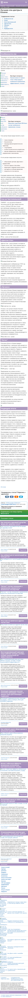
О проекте (3, 977)
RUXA (6, 2)
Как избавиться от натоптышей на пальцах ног (13, 556)
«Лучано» (6, 25)
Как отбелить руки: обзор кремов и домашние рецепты (14, 730)
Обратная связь (5, 978)
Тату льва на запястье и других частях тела (12, 621)
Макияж (3, 881)
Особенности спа (8, 18)
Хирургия (4, 891)
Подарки (3, 872)
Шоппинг (3, 870)
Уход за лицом (5, 889)
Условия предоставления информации (11, 995)
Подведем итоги (8, 28)
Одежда (3, 869)
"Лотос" (6, 27)
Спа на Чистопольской (10, 22)
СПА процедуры (5, 883)
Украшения (4, 874)
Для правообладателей (17, 980)
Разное (3, 888)
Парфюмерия (5, 884)
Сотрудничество (15, 977)
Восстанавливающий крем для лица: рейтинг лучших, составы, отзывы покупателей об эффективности (13, 654)
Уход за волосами (6, 877)
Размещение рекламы (17, 978)
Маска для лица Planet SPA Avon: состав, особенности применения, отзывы (17, 125)
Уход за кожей (4, 550)
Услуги (6, 20)
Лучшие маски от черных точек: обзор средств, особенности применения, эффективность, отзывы (17, 80)
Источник (3, 487)
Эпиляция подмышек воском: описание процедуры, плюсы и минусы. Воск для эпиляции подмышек (12, 693)
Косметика (4, 876)
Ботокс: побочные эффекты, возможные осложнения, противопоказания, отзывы (11, 765)
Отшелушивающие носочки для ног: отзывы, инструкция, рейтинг (13, 833)
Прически (4, 886)
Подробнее (23, 550)
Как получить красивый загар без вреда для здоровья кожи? (13, 523)
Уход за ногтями (6, 879)
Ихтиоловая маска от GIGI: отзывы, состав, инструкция (14, 800)
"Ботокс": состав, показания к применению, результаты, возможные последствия (12, 587)
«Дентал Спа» (7, 23)
